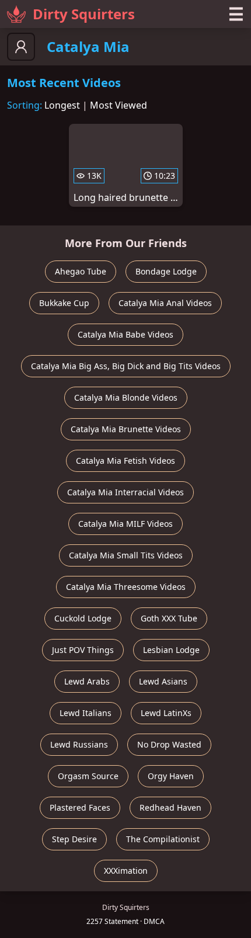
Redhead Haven (170, 807)
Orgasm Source (88, 775)
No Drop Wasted (169, 744)
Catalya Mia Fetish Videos (125, 460)
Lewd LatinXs (166, 712)
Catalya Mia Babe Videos (125, 334)
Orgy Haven (171, 775)
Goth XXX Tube (169, 618)
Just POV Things (83, 649)
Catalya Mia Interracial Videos (125, 492)
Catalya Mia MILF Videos (125, 523)
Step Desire (74, 839)
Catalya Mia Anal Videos (165, 302)
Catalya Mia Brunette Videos (126, 429)
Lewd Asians (163, 681)
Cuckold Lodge (82, 618)
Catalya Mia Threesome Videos (126, 586)
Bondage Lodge (166, 271)
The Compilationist (163, 839)
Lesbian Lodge (171, 649)
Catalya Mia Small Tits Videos (126, 555)
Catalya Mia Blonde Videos (125, 397)
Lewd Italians (85, 712)
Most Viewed (118, 105)
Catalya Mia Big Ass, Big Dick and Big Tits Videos (126, 365)
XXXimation (126, 870)
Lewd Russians (79, 744)
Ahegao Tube (80, 271)
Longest (62, 105)
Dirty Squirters (84, 13)
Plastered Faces (80, 807)
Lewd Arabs (87, 681)
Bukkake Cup (64, 302)
